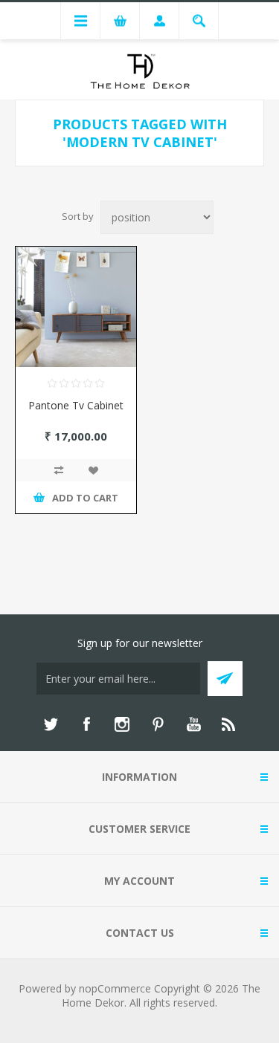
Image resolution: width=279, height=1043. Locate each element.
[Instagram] (122, 724)
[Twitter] (50, 724)
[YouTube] (193, 724)
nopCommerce (115, 988)
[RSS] (229, 724)
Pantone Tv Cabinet (76, 405)
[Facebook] (86, 724)
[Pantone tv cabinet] (76, 307)
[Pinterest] (158, 724)
